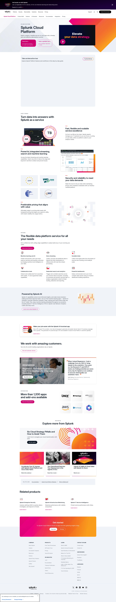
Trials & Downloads (105, 11)
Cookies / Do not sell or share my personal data (55, 593)
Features (28, 16)
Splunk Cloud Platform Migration (49, 482)
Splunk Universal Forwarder (67, 548)
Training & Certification (50, 565)
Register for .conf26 (17, 7)
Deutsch (79, 567)
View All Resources (49, 573)
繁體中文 (79, 580)
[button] (15, 12)
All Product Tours (48, 548)
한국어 (78, 574)
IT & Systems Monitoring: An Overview (67, 559)
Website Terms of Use (73, 593)
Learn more (36, 333)
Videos (46, 570)
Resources (40, 11)
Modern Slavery (83, 593)
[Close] (37, 595)
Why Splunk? (32, 566)
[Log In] (94, 12)
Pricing (63, 16)
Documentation (49, 16)
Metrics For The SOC (65, 553)
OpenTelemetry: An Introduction (68, 550)
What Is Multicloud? (63, 482)
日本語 (78, 572)
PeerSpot (79, 557)
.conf (46, 560)
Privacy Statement (6, 599)
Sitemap (41, 593)
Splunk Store (48, 568)
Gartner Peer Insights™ (82, 554)
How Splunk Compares (34, 550)
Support (90, 11)
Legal (31, 593)
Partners (30, 555)
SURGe (30, 563)
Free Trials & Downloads (50, 545)
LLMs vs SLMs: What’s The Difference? (67, 565)
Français (79, 569)
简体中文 (79, 577)
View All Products (49, 553)
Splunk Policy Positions (34, 558)
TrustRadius (79, 560)
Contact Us (79, 548)
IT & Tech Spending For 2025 (67, 568)
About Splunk (32, 545)
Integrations (57, 16)
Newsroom (31, 553)
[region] (19, 598)
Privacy (36, 593)
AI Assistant (34, 16)
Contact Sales (80, 545)
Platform (15, 11)
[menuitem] (15, 12)
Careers (30, 548)
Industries (34, 11)
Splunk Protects (32, 561)
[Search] (97, 12)
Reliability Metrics (65, 562)
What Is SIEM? (64, 545)
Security (20, 11)
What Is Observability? (66, 555)
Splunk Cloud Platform (10, 16)
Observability (27, 11)
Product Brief (21, 16)
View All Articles (64, 571)
